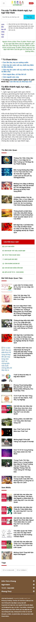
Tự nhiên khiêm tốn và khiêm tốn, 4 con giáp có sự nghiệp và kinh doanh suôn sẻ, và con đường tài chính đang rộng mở (24, 201)
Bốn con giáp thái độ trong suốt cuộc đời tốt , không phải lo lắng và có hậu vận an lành (24, 480)
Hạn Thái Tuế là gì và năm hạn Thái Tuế (22, 430)
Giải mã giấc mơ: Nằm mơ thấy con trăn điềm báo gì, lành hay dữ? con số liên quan (23, 544)
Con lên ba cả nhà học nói (20, 82)
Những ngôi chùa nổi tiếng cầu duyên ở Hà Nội (24, 440)
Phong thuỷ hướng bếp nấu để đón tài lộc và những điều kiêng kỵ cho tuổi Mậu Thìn (23, 388)
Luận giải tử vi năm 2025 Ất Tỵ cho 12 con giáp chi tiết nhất (23, 287)
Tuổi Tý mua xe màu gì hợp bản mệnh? (22, 375)
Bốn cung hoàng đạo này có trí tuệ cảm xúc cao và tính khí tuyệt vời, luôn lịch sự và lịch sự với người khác (23, 173)
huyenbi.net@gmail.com (22, 598)
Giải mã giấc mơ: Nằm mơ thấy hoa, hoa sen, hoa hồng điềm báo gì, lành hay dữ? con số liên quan (23, 410)
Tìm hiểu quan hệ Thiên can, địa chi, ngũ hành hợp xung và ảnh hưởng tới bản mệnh (23, 533)
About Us (29, 600)
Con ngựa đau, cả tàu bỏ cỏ (14, 74)
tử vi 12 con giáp (8, 570)
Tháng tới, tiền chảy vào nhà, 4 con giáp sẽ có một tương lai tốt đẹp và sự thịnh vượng (23, 161)
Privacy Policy (7, 600)
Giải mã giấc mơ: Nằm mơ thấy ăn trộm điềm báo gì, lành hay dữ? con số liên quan (23, 510)
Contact (9, 598)
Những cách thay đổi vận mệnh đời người (23, 553)
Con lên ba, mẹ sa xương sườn (15, 62)
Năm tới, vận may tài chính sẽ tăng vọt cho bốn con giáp (22, 297)
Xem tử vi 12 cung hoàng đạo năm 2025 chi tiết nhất (23, 452)
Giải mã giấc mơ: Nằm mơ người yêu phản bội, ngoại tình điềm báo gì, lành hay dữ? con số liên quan (24, 522)
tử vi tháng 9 (21, 570)
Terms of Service (19, 600)
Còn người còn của (11, 77)
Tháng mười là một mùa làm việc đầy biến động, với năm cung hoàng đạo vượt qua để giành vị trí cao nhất (23, 215)
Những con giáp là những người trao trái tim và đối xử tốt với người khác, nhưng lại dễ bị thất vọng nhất (24, 187)
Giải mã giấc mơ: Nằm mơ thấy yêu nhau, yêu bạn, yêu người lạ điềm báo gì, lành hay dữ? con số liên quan (24, 498)
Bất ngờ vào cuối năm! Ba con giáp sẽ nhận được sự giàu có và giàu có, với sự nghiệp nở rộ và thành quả (24, 228)
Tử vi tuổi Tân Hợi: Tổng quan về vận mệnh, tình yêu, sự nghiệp (23, 397)
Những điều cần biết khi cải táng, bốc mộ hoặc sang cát (23, 421)
